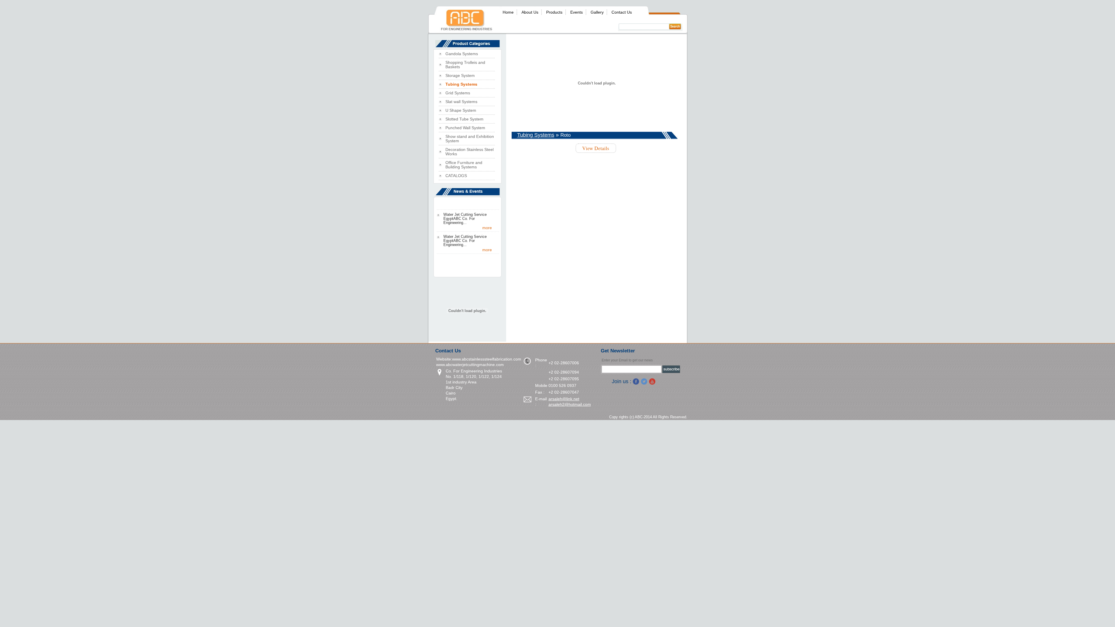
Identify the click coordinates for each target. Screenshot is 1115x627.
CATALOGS (456, 176)
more (487, 234)
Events (576, 12)
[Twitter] (644, 381)
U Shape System (460, 110)
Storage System (460, 75)
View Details (595, 148)
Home (508, 12)
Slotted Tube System (464, 119)
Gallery (597, 12)
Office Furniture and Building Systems (463, 165)
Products (554, 12)
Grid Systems (457, 93)
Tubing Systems (535, 135)
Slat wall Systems (461, 102)
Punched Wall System (465, 128)
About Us (529, 12)
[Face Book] (635, 381)
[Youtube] (652, 381)
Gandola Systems (461, 54)
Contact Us (622, 12)
